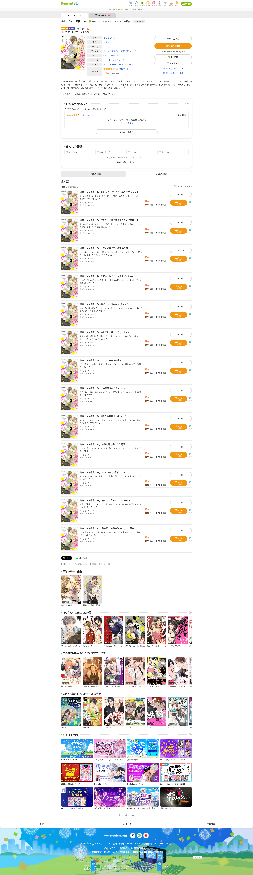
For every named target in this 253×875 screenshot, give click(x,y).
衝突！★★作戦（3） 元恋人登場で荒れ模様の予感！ (105, 248)
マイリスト (174, 63)
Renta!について (87, 843)
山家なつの (108, 727)
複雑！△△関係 (126, 64)
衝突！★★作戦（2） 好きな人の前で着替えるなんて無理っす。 (110, 220)
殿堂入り (115, 55)
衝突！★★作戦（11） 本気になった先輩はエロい (103, 472)
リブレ (106, 42)
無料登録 (187, 4)
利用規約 (123, 847)
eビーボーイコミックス (113, 59)
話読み (106, 55)
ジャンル (138, 21)
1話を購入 (173, 46)
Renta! (63, 564)
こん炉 (149, 727)
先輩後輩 (125, 50)
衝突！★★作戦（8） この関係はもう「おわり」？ (104, 388)
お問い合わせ (118, 843)
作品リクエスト (133, 843)
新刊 (42, 823)
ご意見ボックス (149, 843)
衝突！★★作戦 (110, 64)
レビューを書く (113, 73)
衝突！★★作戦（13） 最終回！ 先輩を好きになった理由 (107, 528)
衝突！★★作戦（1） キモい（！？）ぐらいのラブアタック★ (109, 192)
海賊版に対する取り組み (142, 852)
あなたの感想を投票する (125, 162)
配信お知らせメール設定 (173, 72)
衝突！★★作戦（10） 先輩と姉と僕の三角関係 (102, 444)
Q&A (108, 843)
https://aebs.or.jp (98, 870)
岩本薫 (63, 727)
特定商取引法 (95, 852)
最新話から (74, 186)
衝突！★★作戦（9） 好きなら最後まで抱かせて (103, 416)
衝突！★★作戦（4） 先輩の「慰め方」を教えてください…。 (109, 276)
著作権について (110, 852)
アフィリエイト (110, 847)
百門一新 (171, 727)
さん (87, 115)
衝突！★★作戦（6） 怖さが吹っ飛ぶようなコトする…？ (107, 332)
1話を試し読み (173, 38)
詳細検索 (211, 823)
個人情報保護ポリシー (140, 847)
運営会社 (159, 852)
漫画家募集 (124, 852)
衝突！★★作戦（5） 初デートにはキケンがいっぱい (105, 304)
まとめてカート (183, 186)
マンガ (106, 46)
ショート (104, 15)
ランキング (126, 823)
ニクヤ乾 (128, 727)
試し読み (181, 194)
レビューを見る (125, 132)
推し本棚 (174, 56)
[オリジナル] (94, 21)
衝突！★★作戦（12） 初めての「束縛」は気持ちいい (105, 500)
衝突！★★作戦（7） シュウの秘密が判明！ (101, 360)
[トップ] (67, 3)
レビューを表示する (126, 123)
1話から (64, 186)
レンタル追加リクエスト (173, 68)
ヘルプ (100, 843)
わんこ (133, 50)
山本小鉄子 (87, 727)
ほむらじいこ (109, 37)
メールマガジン (165, 843)
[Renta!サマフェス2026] (75, 3)
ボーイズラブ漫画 (111, 50)
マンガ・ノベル (74, 15)
